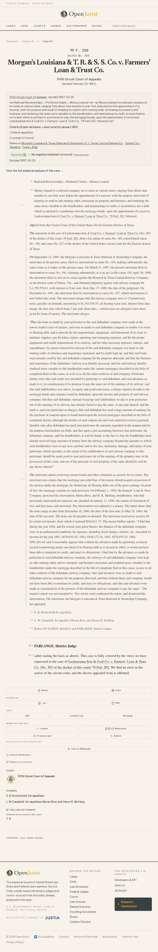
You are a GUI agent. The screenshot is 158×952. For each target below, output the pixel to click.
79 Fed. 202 (116, 216)
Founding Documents (83, 911)
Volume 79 (28, 41)
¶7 (32, 474)
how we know (81, 154)
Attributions (109, 936)
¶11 (31, 645)
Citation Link (76, 716)
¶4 (32, 233)
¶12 (31, 655)
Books (97, 26)
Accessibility (44, 936)
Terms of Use (130, 936)
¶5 (32, 256)
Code (24, 26)
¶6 (32, 321)
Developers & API (125, 880)
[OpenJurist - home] (79, 14)
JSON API (121, 890)
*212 (22, 479)
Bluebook (128, 716)
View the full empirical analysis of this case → (34, 170)
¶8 (32, 612)
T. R (8, 818)
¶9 (32, 620)
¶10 (31, 628)
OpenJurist (12, 41)
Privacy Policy (15, 942)
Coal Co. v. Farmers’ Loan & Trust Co (114, 233)
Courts (39, 26)
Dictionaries (77, 26)
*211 (21, 205)
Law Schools (78, 901)
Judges (56, 26)
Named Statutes (80, 906)
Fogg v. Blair (30, 147)
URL (27, 716)
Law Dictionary (79, 886)
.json (22, 838)
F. (38, 41)
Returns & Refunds (86, 936)
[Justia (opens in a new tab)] (52, 917)
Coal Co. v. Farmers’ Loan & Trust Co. (84, 216)
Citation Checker (80, 921)
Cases (10, 26)
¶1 (32, 181)
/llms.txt (120, 885)
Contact (64, 936)
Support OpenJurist (127, 904)
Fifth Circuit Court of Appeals (79, 79)
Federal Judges (79, 891)
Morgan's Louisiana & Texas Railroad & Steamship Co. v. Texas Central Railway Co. (72, 143)
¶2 (32, 190)
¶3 (32, 224)
